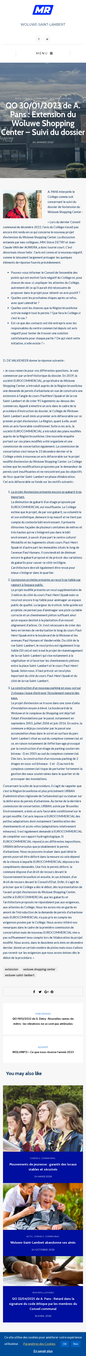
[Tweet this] (40, 991)
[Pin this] (52, 991)
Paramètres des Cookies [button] (39, 1343)
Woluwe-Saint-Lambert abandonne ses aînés (43, 1242)
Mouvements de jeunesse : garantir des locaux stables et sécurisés (43, 1166)
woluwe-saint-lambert (19, 975)
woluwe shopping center (39, 969)
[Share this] (34, 991)
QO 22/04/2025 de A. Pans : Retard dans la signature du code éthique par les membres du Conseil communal (43, 1304)
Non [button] (75, 1343)
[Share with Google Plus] (46, 991)
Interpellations (60, 98)
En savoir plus (43, 1351)
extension (11, 969)
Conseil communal (35, 98)
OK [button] (65, 1343)
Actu (18, 98)
